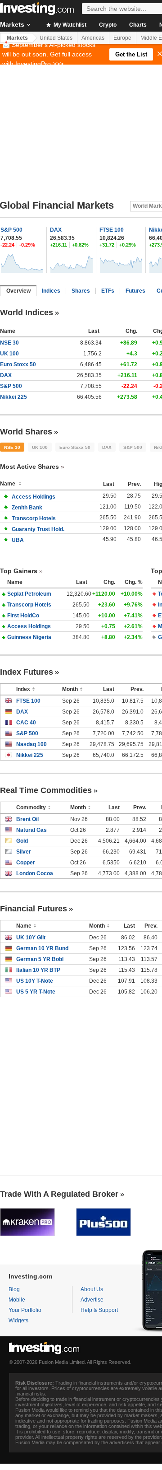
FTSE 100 (111, 230)
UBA (18, 540)
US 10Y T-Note (34, 981)
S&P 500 (11, 230)
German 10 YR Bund (42, 948)
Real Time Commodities (46, 790)
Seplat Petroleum (29, 594)
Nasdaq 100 (31, 744)
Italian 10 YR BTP (38, 970)
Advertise (92, 1300)
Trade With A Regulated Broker (59, 1194)
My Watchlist (69, 25)
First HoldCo (23, 615)
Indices (51, 291)
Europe (122, 38)
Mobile (17, 1300)
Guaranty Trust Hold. (38, 529)
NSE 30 (9, 343)
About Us (92, 1289)
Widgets (18, 1320)
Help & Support (99, 1310)
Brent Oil (27, 819)
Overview (18, 291)
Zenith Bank (27, 507)
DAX (56, 230)
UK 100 (9, 353)
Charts (138, 25)
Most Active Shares (29, 466)
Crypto (108, 25)
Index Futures (26, 672)
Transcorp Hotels (34, 518)
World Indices (26, 312)
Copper (25, 862)
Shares (81, 291)
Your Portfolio (25, 1310)
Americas (92, 38)
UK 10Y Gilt (30, 937)
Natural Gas (31, 830)
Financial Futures (33, 908)
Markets (17, 38)
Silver (23, 852)
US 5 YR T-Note (35, 992)
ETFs (107, 291)
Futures (135, 291)
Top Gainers (18, 570)
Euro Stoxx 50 (18, 364)
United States (56, 38)
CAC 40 (26, 722)
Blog (14, 1289)
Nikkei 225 (13, 397)
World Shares (26, 431)
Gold (22, 841)
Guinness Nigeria (29, 637)
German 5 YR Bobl (39, 959)
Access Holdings (33, 497)
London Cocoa (34, 873)
